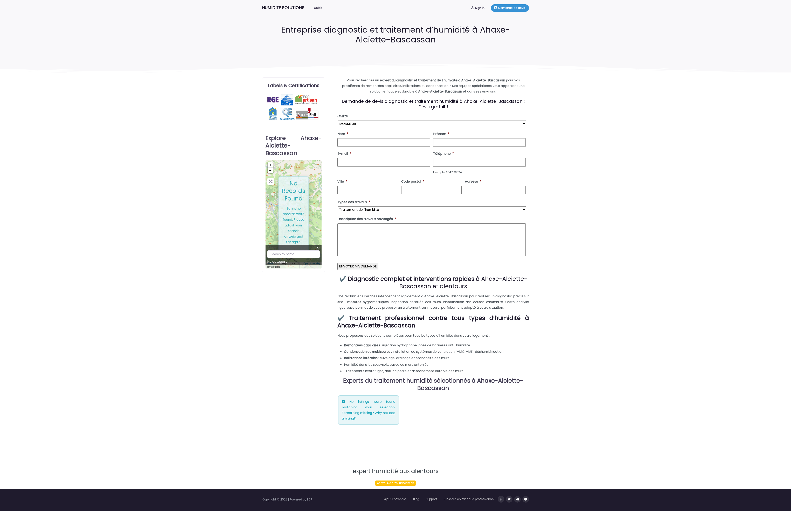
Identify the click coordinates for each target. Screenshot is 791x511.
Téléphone (443, 154)
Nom (342, 134)
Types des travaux (353, 202)
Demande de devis (511, 8)
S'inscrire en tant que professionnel (469, 499)
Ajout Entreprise (395, 499)
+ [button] (270, 165)
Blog (416, 499)
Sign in (479, 8)
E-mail (344, 154)
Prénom (441, 134)
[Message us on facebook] (525, 499)
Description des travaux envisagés (366, 219)
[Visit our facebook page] (501, 499)
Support (431, 499)
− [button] (270, 170)
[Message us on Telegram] (517, 499)
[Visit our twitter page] (509, 499)
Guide (318, 8)
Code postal (412, 181)
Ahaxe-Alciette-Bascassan (395, 483)
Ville (342, 181)
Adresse (473, 181)
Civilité (342, 116)
